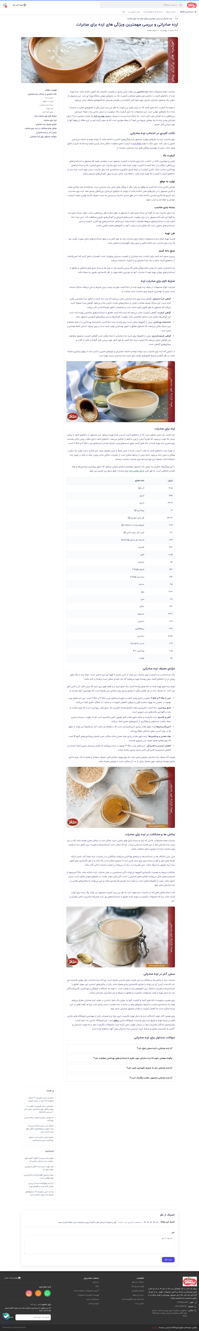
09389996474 (181, 1306)
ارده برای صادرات (50, 120)
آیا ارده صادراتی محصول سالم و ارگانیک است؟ (151, 1077)
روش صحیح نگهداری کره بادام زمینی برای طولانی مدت (38, 1176)
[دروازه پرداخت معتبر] (12, 1278)
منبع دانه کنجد (47, 112)
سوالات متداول (138, 1282)
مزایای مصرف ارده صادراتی (46, 124)
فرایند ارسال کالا (137, 1286)
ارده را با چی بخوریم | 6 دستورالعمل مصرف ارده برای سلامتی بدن (39, 1193)
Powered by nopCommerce (14, 1327)
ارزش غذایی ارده (136, 470)
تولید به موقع (48, 101)
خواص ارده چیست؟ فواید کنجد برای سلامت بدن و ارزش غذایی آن (39, 1159)
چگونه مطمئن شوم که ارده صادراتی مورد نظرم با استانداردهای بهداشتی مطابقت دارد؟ (132, 1058)
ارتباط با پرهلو (170, 12)
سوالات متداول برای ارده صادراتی (43, 136)
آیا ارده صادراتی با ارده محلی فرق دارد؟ (154, 1048)
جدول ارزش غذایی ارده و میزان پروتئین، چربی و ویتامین (41, 1138)
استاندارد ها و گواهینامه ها (153, 12)
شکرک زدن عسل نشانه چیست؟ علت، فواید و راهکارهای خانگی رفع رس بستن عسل (39, 1129)
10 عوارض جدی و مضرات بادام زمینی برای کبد (38, 1119)
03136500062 (182, 1302)
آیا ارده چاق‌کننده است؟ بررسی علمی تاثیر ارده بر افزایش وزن (40, 1185)
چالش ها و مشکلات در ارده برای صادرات (41, 128)
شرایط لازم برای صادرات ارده (45, 116)
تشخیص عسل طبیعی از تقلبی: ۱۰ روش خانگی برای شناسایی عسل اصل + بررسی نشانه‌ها (38, 1109)
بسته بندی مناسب (46, 105)
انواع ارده (136, 143)
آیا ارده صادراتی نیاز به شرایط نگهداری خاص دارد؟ (149, 1068)
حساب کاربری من (134, 12)
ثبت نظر (168, 1259)
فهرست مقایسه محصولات (88, 1295)
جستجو (96, 1282)
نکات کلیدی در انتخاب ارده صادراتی (42, 94)
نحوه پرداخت (93, 1303)
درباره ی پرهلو (138, 1295)
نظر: (173, 1232)
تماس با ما (139, 1303)
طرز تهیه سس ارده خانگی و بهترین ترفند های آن (39, 1168)
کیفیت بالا (49, 98)
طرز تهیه (49, 108)
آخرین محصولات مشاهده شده (86, 1290)
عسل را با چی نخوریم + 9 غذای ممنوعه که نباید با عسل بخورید (40, 1099)
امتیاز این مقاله (168, 1221)
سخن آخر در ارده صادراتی (46, 132)
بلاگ (123, 12)
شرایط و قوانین (138, 1290)
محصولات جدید (92, 1299)
